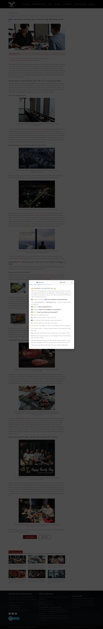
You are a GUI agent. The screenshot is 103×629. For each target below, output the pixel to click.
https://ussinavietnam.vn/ (45, 306)
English (63, 282)
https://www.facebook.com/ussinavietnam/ (55, 299)
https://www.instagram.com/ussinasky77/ (50, 309)
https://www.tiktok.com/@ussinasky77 (47, 312)
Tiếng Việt (41, 282)
